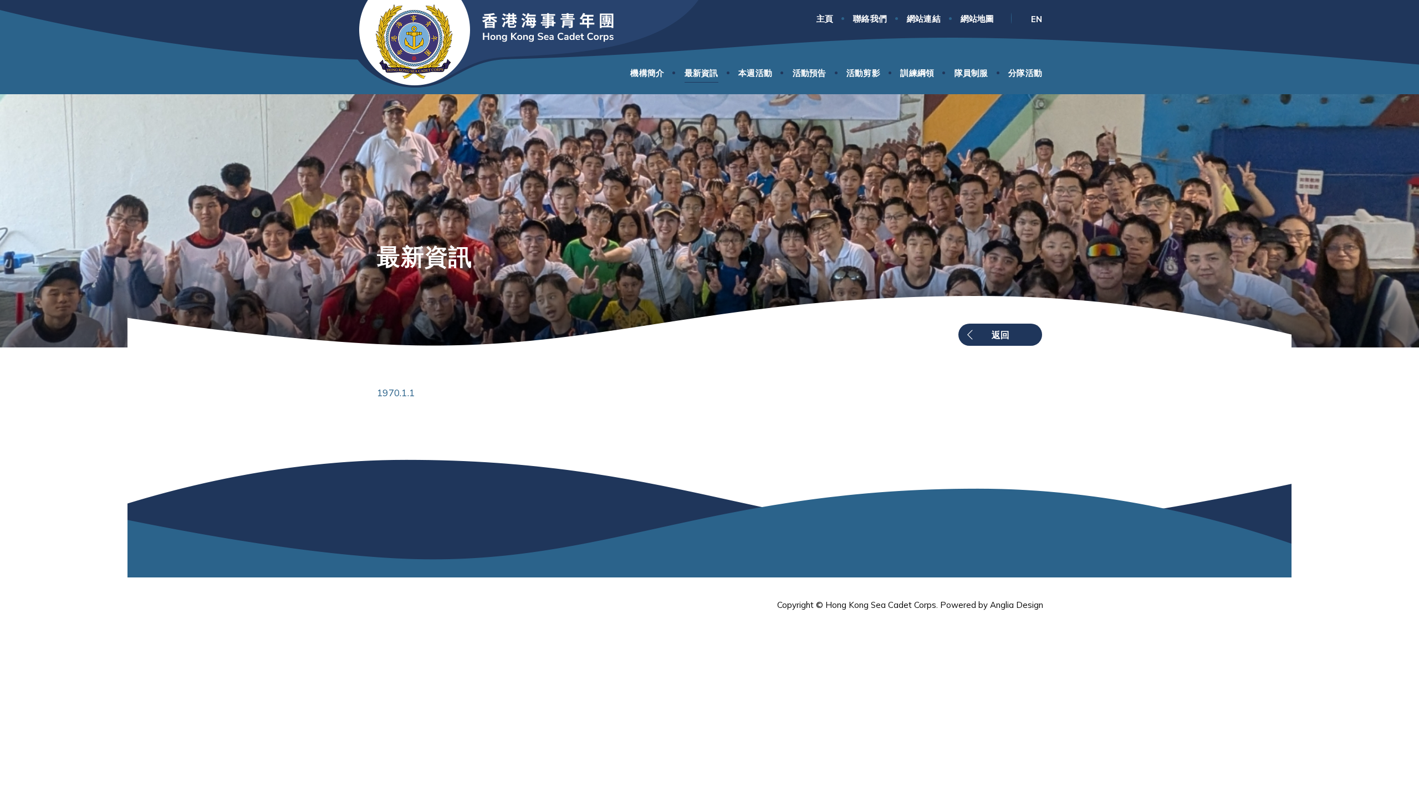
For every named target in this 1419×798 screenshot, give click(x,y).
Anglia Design (1016, 605)
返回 (1000, 334)
